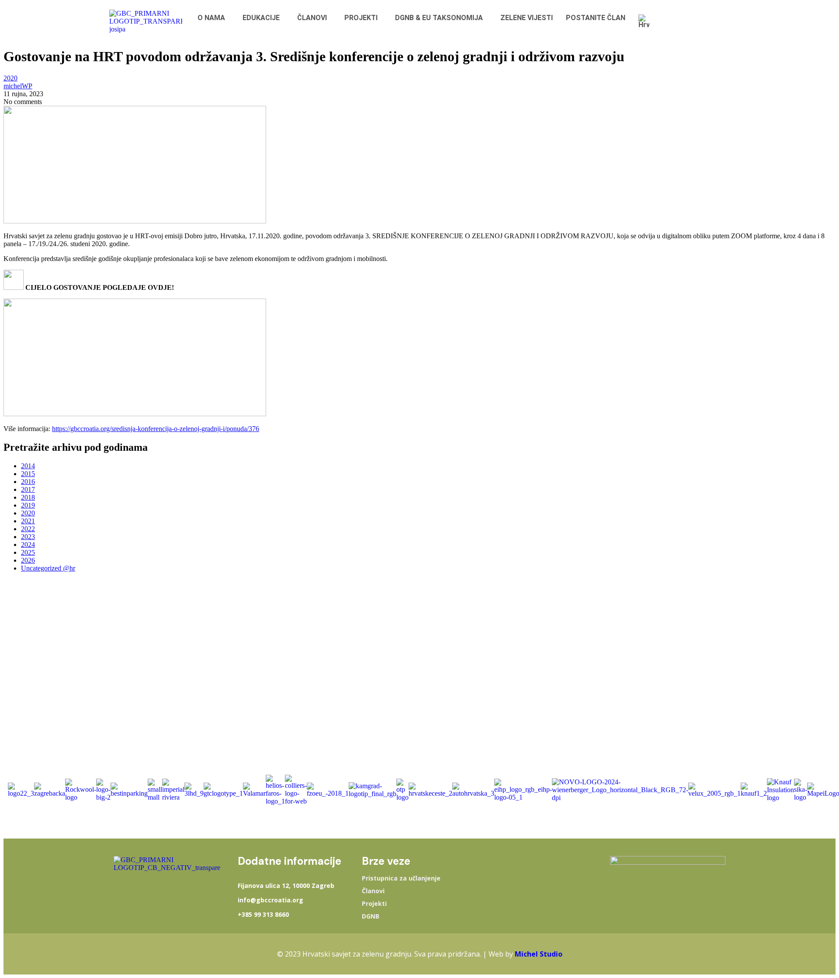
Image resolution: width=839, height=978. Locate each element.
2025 (28, 552)
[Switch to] (646, 21)
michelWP (17, 86)
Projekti (374, 904)
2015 (28, 473)
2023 (28, 536)
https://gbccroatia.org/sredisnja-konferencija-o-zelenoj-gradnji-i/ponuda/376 (155, 428)
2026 (28, 560)
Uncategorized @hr (48, 568)
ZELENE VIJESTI (526, 18)
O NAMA (211, 18)
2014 (28, 466)
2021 (28, 521)
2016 (28, 481)
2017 (28, 489)
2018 (28, 497)
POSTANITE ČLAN (595, 18)
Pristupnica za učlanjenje (401, 878)
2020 (10, 78)
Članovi (373, 891)
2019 (28, 505)
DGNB (370, 916)
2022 (28, 529)
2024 (28, 544)
